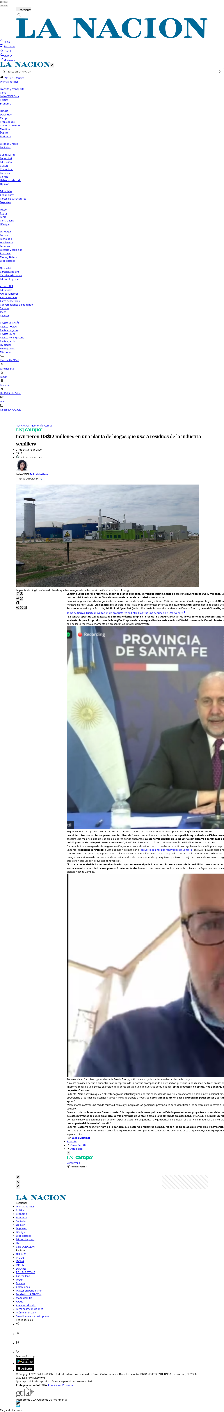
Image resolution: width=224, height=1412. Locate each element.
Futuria (4, 111)
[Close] (18, 1177)
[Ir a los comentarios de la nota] (21, 594)
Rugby (3, 213)
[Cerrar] (52, 65)
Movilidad (5, 129)
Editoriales (6, 191)
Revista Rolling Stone (12, 337)
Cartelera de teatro (11, 275)
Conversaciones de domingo (16, 304)
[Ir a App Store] (25, 1370)
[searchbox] (110, 71)
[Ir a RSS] (18, 1352)
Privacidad (68, 1385)
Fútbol (3, 209)
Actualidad (76, 1148)
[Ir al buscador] (19, 15)
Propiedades (7, 122)
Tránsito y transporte (12, 89)
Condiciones (55, 1385)
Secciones (9, 46)
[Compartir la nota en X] (21, 608)
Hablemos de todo (10, 180)
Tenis (3, 217)
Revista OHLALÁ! (9, 323)
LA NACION (23, 425)
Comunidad (6, 169)
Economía (36, 425)
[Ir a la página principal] (112, 37)
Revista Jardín (8, 341)
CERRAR (4, 2)
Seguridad (6, 158)
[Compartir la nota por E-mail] (25, 608)
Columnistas (7, 195)
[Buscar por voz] (220, 72)
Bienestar (5, 173)
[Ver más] (68, 1153)
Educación (6, 162)
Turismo (4, 235)
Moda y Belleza (8, 257)
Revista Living (8, 334)
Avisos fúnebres (9, 293)
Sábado (4, 308)
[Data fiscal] (18, 1406)
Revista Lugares (9, 330)
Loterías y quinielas (11, 249)
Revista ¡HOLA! (8, 326)
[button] (112, 237)
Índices (4, 132)
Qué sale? (5, 268)
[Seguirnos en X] (18, 1334)
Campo (4, 118)
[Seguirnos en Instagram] (18, 1343)
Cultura (4, 165)
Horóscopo (6, 242)
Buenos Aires (7, 154)
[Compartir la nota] (18, 598)
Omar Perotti (78, 1145)
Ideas (3, 312)
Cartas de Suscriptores (13, 198)
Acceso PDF (6, 286)
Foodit (7, 51)
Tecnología (6, 239)
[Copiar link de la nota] (18, 603)
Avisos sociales (8, 297)
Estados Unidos (9, 143)
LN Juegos (5, 231)
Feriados (5, 246)
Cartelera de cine (10, 271)
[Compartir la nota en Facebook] (18, 608)
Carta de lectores (10, 301)
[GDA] (25, 1396)
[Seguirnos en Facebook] (18, 1324)
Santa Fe (71, 1141)
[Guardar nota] (18, 594)
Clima (3, 92)
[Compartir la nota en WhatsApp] (21, 598)
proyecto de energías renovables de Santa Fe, (167, 849)
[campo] (29, 431)
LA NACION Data (9, 96)
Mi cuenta (9, 60)
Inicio (7, 42)
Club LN (8, 55)
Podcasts (5, 253)
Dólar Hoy (6, 114)
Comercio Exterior (10, 125)
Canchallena (7, 220)
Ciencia (4, 176)
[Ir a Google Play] (25, 1363)
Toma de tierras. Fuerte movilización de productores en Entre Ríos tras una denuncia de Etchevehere (125, 613)
